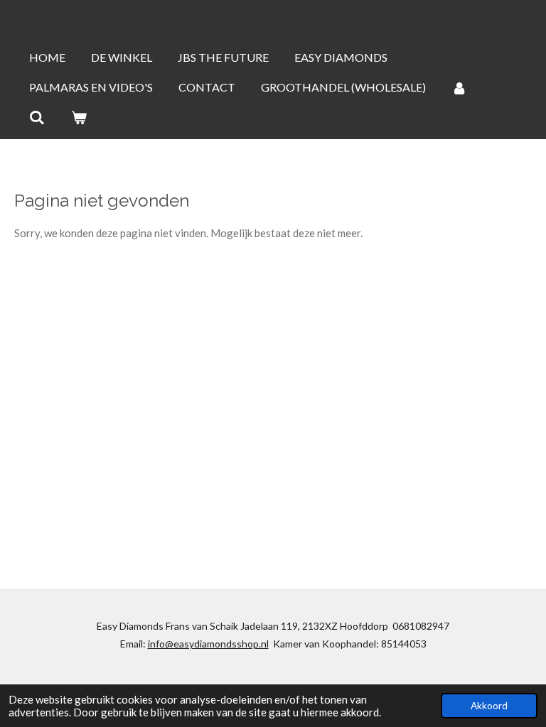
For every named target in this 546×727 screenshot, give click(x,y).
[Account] (459, 87)
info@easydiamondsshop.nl (208, 644)
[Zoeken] (37, 117)
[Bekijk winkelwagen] (78, 117)
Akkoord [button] (489, 705)
